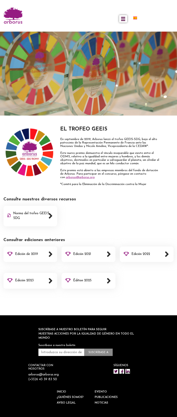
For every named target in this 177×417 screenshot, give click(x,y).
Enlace (30, 216)
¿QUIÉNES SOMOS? (70, 397)
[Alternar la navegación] (123, 19)
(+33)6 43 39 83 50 (42, 379)
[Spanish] (137, 18)
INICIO (61, 391)
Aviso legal (66, 402)
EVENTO (101, 391)
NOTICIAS (101, 402)
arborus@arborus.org (80, 177)
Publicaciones (106, 397)
